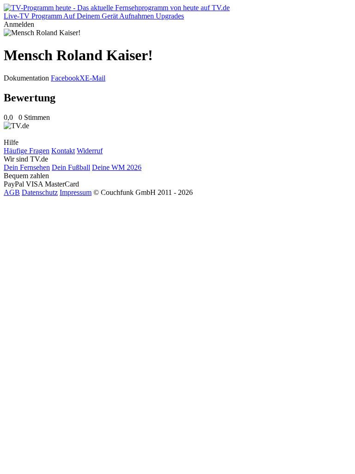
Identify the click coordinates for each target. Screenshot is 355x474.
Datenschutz (40, 192)
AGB (12, 192)
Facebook (65, 78)
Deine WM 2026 (116, 167)
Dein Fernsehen (27, 167)
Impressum (76, 192)
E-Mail (95, 78)
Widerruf (90, 151)
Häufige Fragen (26, 151)
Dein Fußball (71, 167)
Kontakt (63, 151)
